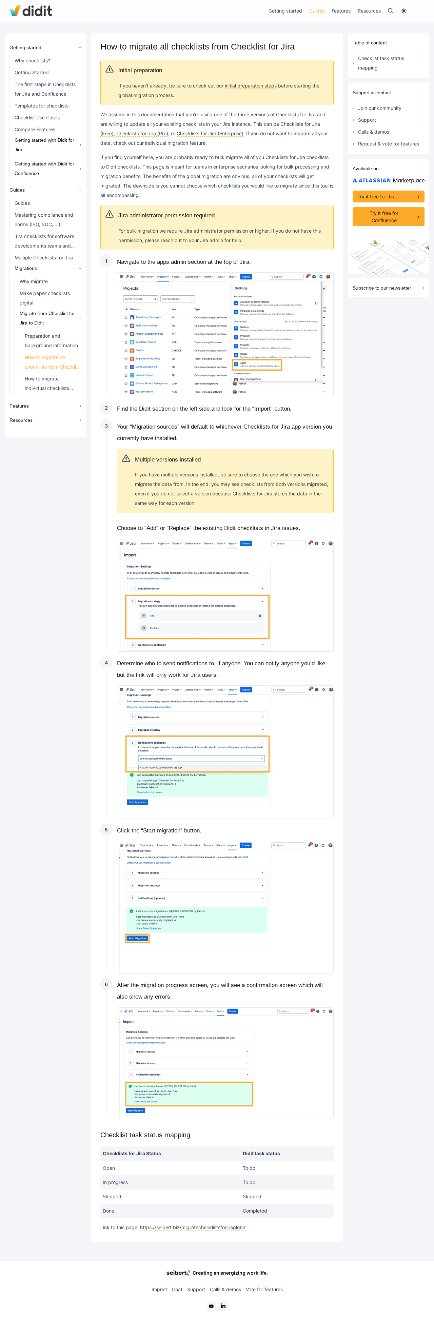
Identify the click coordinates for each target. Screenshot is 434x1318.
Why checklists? (32, 60)
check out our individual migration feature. (160, 143)
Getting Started (32, 72)
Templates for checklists (41, 106)
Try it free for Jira (376, 196)
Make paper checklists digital (45, 298)
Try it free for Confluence (384, 216)
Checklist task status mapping (381, 63)
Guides (316, 11)
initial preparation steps (251, 85)
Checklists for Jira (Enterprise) (210, 133)
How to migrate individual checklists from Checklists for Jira (50, 385)
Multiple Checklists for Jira (44, 257)
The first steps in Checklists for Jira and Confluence (45, 89)
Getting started (285, 11)
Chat (177, 1289)
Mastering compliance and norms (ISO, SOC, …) (44, 219)
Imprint (159, 1289)
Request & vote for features (388, 143)
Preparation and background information (51, 340)
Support (367, 120)
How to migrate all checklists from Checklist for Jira (52, 363)
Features (341, 11)
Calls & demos (373, 132)
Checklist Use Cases (37, 117)
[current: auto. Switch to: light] (412, 10)
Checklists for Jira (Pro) (142, 133)
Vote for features (264, 1289)
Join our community (379, 108)
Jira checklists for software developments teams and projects (44, 242)
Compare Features (35, 129)
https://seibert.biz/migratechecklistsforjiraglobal (193, 1227)
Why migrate (34, 281)
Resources (369, 11)
